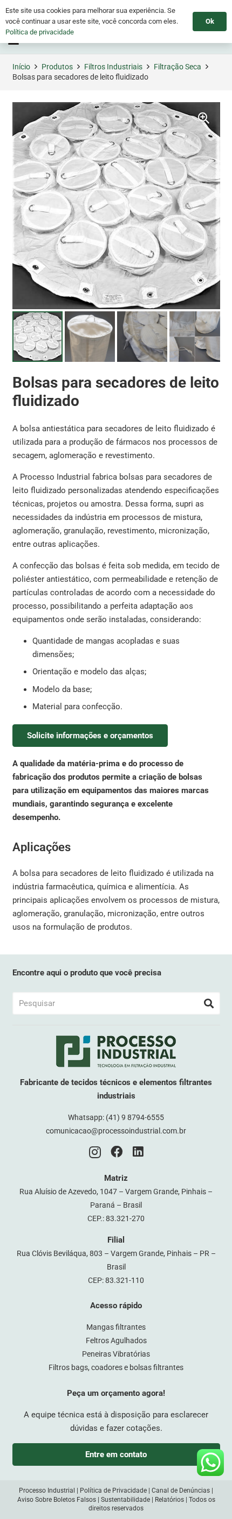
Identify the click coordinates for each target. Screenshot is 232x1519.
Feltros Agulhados (116, 1340)
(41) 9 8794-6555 (135, 1117)
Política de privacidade (39, 32)
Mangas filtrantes (116, 1327)
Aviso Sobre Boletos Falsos (56, 1499)
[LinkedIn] (138, 1152)
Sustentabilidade (125, 1499)
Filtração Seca (177, 66)
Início (21, 66)
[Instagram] (95, 1152)
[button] (204, 118)
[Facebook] (117, 1152)
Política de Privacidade (113, 1490)
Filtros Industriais (113, 66)
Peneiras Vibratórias (116, 1354)
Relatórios (169, 1499)
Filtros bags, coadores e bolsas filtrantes (116, 1367)
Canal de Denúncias (181, 1490)
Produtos (57, 66)
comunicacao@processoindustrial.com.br (116, 1130)
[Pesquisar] (208, 1003)
